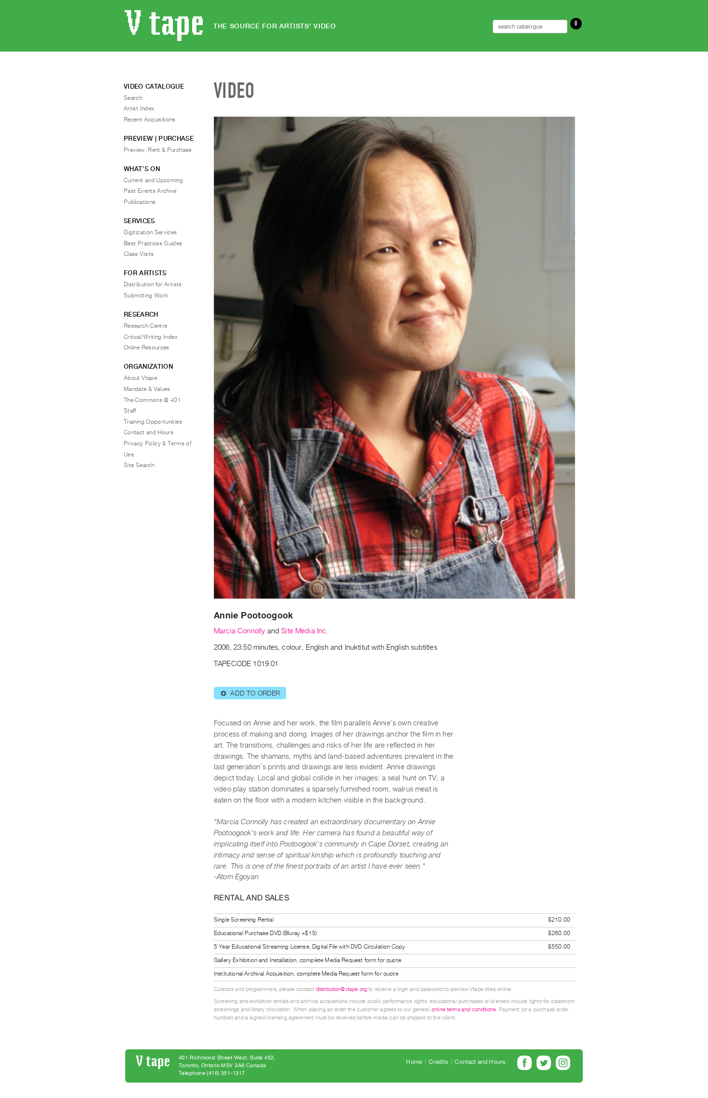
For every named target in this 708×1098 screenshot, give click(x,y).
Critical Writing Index (151, 337)
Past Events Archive (150, 190)
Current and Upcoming (153, 180)
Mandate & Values (147, 389)
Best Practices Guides (153, 243)
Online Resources (147, 347)
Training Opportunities (153, 421)
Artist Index (139, 108)
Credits (438, 1061)
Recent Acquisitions (150, 119)
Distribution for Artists (153, 284)
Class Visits (139, 254)
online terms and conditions (464, 1009)
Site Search (139, 465)
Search (133, 97)
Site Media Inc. (304, 631)
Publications (140, 202)
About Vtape (140, 378)
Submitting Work (146, 295)
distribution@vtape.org (341, 989)
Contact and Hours (148, 432)
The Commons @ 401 (152, 400)
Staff (130, 410)
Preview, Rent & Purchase (158, 150)
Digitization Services (150, 232)
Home (414, 1061)
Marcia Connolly (239, 631)
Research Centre (145, 325)
